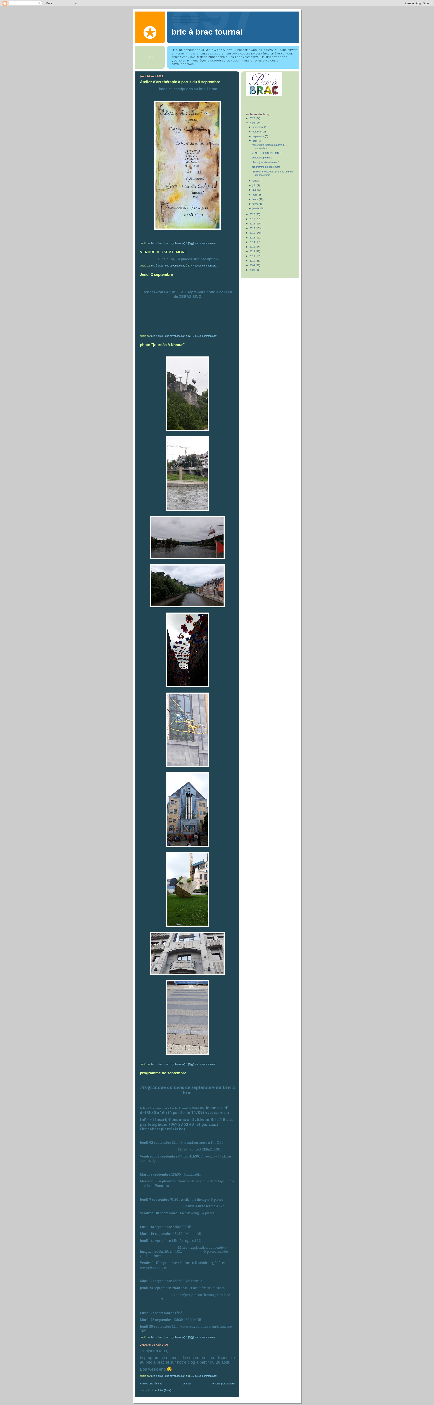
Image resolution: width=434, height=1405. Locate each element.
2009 (253, 265)
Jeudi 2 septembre (156, 274)
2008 (253, 270)
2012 (253, 251)
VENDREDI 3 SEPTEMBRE (163, 252)
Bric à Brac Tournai (207, 31)
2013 (253, 246)
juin (254, 185)
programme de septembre (163, 1073)
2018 (253, 223)
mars (255, 199)
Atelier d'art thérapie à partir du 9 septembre (180, 82)
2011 (253, 256)
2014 (253, 242)
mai (254, 190)
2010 (253, 260)
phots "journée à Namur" (162, 345)
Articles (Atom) (163, 1390)
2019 (253, 219)
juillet (255, 180)
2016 (253, 232)
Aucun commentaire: (206, 243)
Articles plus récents (151, 1383)
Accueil (187, 1383)
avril (255, 194)
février (256, 204)
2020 (253, 214)
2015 (253, 237)
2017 (253, 228)
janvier (256, 208)
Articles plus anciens (223, 1383)
